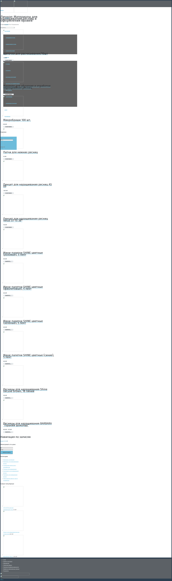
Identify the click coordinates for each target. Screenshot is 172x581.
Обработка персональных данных (11, 569)
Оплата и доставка (7, 561)
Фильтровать (7, 452)
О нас (4, 559)
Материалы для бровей (8, 459)
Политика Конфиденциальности (11, 567)
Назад (2, 441)
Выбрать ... (8, 261)
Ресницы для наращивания (9, 469)
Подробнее (8, 60)
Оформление (6, 563)
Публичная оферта (7, 565)
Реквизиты (6, 571)
